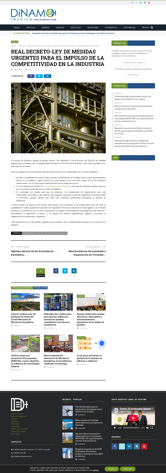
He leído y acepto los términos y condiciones (134, 69)
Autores (14, 419)
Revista (145, 27)
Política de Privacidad (19, 429)
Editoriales (129, 27)
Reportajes (93, 27)
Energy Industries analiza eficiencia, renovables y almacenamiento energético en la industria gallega (91, 319)
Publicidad (15, 424)
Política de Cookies (18, 431)
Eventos (60, 27)
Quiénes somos (17, 414)
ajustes (96, 470)
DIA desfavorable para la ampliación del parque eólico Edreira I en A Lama (88, 409)
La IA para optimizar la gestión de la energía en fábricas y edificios (89, 358)
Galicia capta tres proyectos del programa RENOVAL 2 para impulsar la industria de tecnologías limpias (25, 361)
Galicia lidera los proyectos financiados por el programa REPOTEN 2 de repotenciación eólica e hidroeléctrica (89, 437)
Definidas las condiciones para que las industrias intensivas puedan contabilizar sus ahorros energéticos (57, 319)
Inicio (17, 27)
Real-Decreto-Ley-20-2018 (57, 233)
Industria (41, 233)
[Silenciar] (147, 427)
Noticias (30, 27)
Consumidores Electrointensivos (57, 186)
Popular (77, 399)
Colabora (14, 421)
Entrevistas (111, 27)
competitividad (29, 233)
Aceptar (112, 469)
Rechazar (128, 469)
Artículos (76, 27)
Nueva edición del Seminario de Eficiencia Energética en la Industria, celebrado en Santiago (58, 359)
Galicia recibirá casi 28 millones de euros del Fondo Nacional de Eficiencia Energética (23, 318)
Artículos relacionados (22, 288)
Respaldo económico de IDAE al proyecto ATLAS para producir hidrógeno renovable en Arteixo (73, 33)
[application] (133, 418)
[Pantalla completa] (151, 427)
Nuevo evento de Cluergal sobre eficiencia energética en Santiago (89, 422)
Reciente (66, 399)
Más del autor (40, 288)
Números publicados (19, 416)
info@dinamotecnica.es (22, 456)
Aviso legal (15, 434)
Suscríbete (15, 426)
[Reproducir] (115, 427)
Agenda (45, 27)
